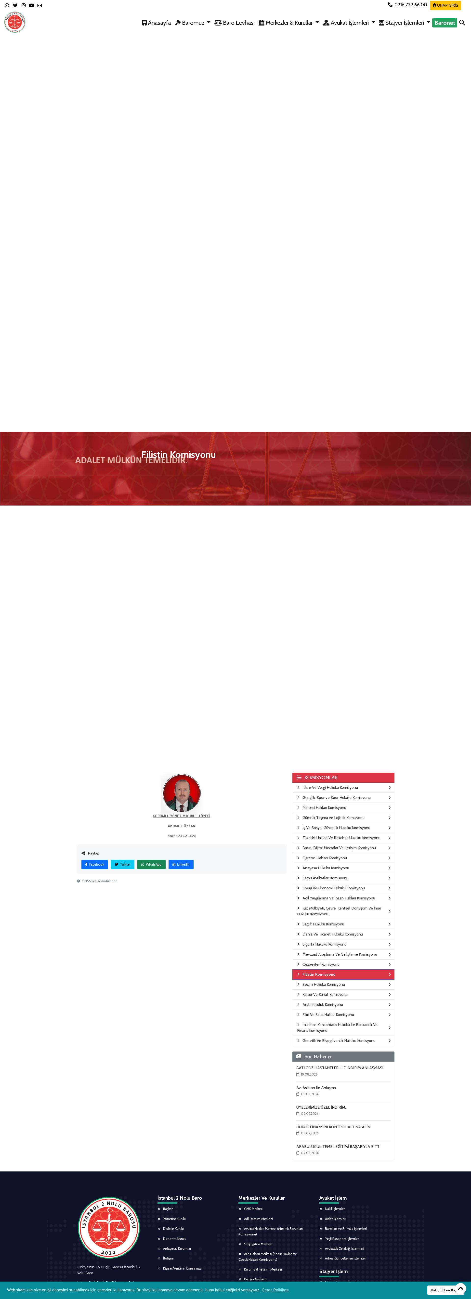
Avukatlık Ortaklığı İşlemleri (344, 1248)
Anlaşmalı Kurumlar (176, 1248)
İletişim (168, 1258)
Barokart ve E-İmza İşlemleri (345, 1228)
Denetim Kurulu (174, 1238)
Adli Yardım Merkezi (258, 1219)
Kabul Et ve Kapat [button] (446, 1290)
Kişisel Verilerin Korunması (182, 1268)
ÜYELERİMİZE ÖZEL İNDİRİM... (321, 1107)
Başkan (167, 1209)
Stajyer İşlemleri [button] (404, 22)
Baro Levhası (238, 22)
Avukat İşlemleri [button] (349, 22)
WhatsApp (153, 864)
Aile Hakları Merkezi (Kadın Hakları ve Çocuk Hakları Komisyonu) (267, 1256)
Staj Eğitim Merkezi (257, 1244)
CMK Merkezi (253, 1209)
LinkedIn (183, 864)
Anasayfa (159, 22)
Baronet (444, 22)
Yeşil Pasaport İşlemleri (341, 1238)
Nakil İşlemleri (334, 1209)
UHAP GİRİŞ (447, 5)
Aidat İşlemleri (335, 1219)
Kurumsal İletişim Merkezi (262, 1269)
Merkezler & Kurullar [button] (289, 22)
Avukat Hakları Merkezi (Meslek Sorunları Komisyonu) (270, 1231)
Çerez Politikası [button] (275, 1290)
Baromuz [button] (193, 22)
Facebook (96, 864)
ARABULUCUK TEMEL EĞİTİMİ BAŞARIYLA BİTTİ (338, 1146)
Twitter (125, 864)
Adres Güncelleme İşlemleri (345, 1258)
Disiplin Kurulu (173, 1228)
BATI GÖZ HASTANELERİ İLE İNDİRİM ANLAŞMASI (339, 1067)
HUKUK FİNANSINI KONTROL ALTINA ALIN (333, 1127)
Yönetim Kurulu (174, 1219)
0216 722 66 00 (410, 5)
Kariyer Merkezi (254, 1279)
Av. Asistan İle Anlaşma (316, 1087)
